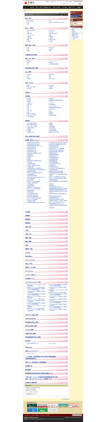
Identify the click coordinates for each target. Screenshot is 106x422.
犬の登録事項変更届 (31, 163)
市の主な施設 (52, 127)
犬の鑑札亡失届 (30, 166)
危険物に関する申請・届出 (32, 194)
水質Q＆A (28, 92)
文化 (28, 63)
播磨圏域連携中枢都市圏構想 (55, 107)
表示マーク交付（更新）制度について (56, 202)
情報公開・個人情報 (31, 113)
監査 (28, 112)
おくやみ (27, 252)
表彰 (50, 110)
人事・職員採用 (30, 116)
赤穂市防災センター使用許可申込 (33, 187)
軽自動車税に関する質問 (31, 322)
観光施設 (29, 129)
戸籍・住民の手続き (31, 30)
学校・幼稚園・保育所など (32, 124)
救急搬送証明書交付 (31, 185)
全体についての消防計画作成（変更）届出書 (58, 178)
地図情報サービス (75, 35)
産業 (28, 85)
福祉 (28, 49)
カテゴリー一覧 (30, 353)
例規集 (73, 30)
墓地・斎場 (29, 38)
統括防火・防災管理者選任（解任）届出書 (57, 176)
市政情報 (27, 96)
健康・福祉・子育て (30, 45)
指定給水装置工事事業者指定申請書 (34, 160)
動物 (28, 39)
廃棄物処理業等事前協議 (54, 154)
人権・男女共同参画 (53, 33)
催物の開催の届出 (30, 190)
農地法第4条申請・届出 (31, 150)
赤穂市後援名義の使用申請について (56, 186)
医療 (28, 47)
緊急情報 (27, 223)
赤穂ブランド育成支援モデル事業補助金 (35, 362)
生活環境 (29, 36)
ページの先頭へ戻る (65, 399)
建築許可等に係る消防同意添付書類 (56, 171)
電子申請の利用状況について (33, 343)
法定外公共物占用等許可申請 (55, 163)
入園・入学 (28, 234)
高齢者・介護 (28, 248)
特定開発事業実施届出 (53, 159)
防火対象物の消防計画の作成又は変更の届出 (36, 202)
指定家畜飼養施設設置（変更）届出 (34, 145)
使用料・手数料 (52, 39)
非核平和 (51, 113)
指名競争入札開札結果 (31, 382)
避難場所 (51, 124)
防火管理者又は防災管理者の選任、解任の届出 (58, 142)
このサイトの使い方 (30, 274)
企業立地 (51, 88)
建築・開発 (51, 74)
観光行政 (51, 62)
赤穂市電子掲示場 (52, 115)
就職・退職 (28, 237)
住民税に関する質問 (30, 333)
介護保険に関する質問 (31, 54)
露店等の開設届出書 (53, 179)
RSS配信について (30, 278)
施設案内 (27, 120)
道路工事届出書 (30, 179)
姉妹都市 (51, 112)
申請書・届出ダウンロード (32, 140)
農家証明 (29, 159)
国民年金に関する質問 (31, 326)
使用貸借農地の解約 (53, 153)
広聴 (28, 107)
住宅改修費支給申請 (31, 174)
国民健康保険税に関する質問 (32, 337)
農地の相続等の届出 (53, 156)
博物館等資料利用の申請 (54, 197)
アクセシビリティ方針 (44, 415)
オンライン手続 (52, 343)
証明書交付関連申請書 (53, 147)
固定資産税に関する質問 (31, 68)
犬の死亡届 (29, 162)
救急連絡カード (52, 185)
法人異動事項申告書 (53, 169)
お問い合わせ (28, 347)
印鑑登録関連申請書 (53, 160)
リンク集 (51, 101)
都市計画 (29, 78)
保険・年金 (29, 33)
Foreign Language (30, 318)
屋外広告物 (51, 183)
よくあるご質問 (29, 329)
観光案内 (29, 60)
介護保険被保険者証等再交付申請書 (56, 172)
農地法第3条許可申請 (31, 148)
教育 (28, 62)
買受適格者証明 (30, 156)
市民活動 (51, 31)
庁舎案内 (29, 100)
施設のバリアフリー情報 (54, 132)
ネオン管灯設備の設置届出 (32, 193)
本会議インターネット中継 (77, 28)
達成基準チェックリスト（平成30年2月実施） (36, 287)
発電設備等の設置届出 (31, 200)
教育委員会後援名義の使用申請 (55, 196)
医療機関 (29, 130)
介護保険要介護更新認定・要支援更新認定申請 (36, 169)
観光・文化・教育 (30, 58)
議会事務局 (28, 369)
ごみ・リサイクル (30, 260)
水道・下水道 (28, 263)
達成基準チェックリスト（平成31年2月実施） (36, 298)
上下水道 (51, 41)
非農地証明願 (30, 154)
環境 (50, 75)
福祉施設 (51, 123)
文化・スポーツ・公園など (32, 126)
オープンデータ (52, 109)
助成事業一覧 (28, 366)
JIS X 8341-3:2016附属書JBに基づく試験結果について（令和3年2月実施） (58, 285)
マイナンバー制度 (52, 106)
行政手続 (51, 38)
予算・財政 (29, 110)
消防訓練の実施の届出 (53, 166)
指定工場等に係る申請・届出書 (33, 144)
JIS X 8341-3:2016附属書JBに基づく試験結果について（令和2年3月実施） (36, 304)
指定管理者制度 (52, 104)
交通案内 (29, 101)
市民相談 (51, 36)
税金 (28, 31)
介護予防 (51, 49)
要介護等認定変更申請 (31, 171)
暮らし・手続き (29, 28)
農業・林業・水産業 (31, 86)
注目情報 (27, 211)
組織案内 (29, 98)
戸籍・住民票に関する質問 (32, 136)
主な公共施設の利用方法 (32, 123)
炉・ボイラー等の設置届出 (32, 199)
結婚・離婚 (28, 241)
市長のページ (30, 103)
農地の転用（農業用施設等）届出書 (34, 153)
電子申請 (27, 340)
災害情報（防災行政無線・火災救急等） (57, 22)
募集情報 (27, 219)
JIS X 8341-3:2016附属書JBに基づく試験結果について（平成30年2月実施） (36, 289)
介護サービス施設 (30, 132)
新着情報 (27, 215)
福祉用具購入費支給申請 (32, 175)
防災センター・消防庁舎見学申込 (33, 188)
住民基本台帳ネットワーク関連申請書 (56, 148)
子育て (28, 50)
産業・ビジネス (29, 82)
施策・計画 (29, 104)
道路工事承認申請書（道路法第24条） (56, 151)
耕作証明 (29, 157)
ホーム (25, 10)
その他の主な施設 (52, 129)
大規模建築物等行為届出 (54, 157)
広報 (28, 106)
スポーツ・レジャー (53, 60)
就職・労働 (51, 30)
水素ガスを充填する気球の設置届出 (34, 197)
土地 (28, 77)
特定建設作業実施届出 (31, 147)
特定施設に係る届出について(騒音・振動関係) (58, 200)
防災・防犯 (28, 18)
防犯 (50, 20)
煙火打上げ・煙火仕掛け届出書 (33, 181)
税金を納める (28, 256)
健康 (50, 50)
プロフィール (52, 103)
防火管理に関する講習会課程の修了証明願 (57, 144)
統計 (28, 109)
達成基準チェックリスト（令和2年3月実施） (36, 308)
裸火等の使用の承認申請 (54, 145)
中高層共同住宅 (52, 165)
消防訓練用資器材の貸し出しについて (56, 203)
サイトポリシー (29, 271)
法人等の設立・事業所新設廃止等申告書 (57, 168)
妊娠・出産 (51, 47)
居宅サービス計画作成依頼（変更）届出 (35, 172)
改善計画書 (51, 207)
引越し (27, 245)
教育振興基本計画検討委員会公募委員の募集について (39, 373)
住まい (28, 75)
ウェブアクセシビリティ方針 (32, 282)
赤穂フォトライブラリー (31, 351)
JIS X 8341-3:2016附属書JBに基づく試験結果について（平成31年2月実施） (36, 294)
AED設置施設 (52, 126)
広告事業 (51, 86)
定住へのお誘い (52, 78)
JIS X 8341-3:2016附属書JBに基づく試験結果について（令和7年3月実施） (58, 302)
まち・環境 (28, 71)
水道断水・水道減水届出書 (32, 182)
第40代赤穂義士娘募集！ (54, 63)
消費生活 (29, 41)
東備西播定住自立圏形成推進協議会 (56, 100)
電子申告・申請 (75, 34)
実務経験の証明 (30, 191)
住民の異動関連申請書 (53, 162)
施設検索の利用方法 (53, 130)
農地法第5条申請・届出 (31, 151)
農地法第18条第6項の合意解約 (33, 142)
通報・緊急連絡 (30, 20)
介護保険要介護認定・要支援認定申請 (34, 168)
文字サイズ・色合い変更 (31, 314)
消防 (28, 23)
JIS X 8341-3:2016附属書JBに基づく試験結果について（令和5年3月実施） (58, 294)
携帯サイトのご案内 (30, 267)
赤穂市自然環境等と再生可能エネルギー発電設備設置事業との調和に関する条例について (58, 189)
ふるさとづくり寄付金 (31, 115)
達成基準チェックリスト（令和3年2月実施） (58, 292)
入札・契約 (51, 85)
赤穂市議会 (51, 98)
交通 (50, 77)
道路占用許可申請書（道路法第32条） (56, 150)
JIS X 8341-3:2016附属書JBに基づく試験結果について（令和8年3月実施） (58, 307)
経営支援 (29, 88)
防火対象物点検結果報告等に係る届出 (56, 199)
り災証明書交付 (30, 184)
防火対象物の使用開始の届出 (33, 196)
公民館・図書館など (31, 127)
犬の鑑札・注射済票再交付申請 (33, 165)
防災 (28, 22)
